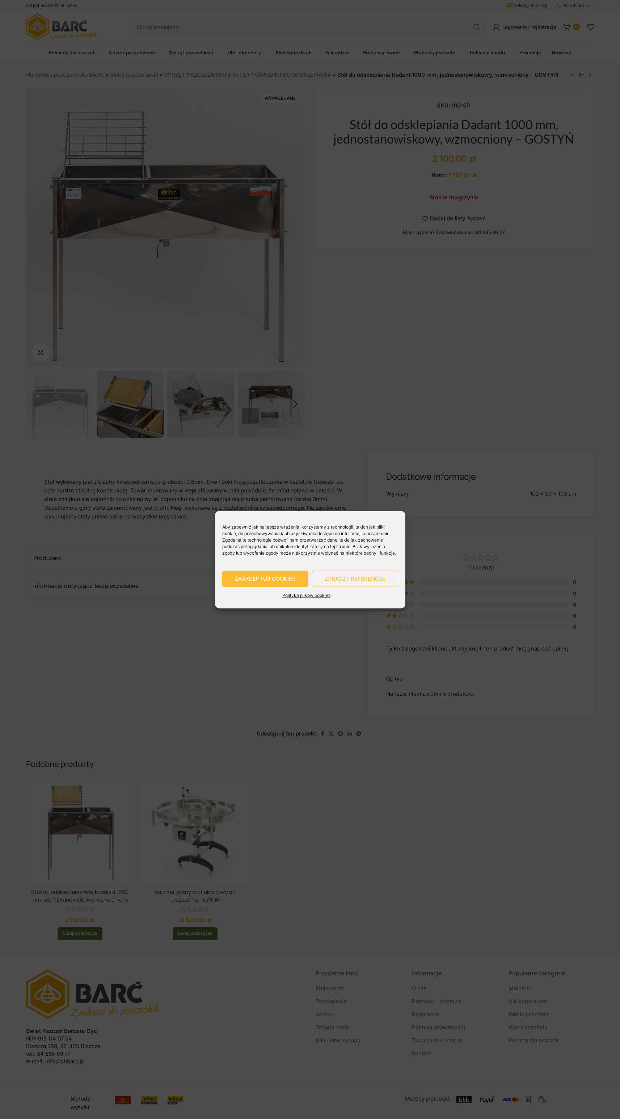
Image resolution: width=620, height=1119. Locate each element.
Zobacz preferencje (355, 578)
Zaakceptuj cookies (265, 578)
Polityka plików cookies (306, 595)
